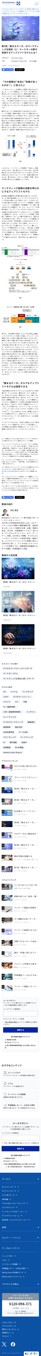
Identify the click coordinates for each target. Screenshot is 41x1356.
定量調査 (6, 747)
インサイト (30, 712)
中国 (25, 701)
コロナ (6, 696)
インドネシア (27, 691)
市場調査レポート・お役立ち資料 (13, 1268)
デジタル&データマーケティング (13, 1203)
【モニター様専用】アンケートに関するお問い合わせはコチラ (20, 1312)
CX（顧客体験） (9, 706)
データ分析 (33, 61)
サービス (6, 1179)
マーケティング (26, 737)
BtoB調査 (19, 747)
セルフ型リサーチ (8, 1195)
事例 (4, 1227)
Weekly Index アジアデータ (11, 1277)
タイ (17, 701)
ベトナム (14, 691)
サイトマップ (5, 1335)
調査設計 (31, 722)
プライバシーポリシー (7, 1325)
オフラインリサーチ (9, 1191)
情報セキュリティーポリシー (9, 1329)
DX (4, 691)
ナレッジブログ (18, 9)
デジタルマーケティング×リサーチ (17, 668)
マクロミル (6, 9)
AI (4, 742)
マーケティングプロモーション (13, 1211)
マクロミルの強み (10, 1284)
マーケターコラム (16, 58)
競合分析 (18, 727)
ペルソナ (6, 701)
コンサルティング (8, 1207)
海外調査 (13, 742)
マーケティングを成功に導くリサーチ (18, 678)
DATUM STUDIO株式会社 (10, 471)
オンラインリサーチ (9, 1187)
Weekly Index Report (12, 752)
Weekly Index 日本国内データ (12, 1272)
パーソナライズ (9, 717)
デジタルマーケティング (18, 61)
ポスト (20, 70)
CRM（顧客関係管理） (12, 712)
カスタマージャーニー (22, 696)
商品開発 (6, 727)
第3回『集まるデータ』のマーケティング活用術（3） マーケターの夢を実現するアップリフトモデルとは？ (20, 11)
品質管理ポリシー (6, 1332)
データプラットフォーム (10, 1216)
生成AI (24, 742)
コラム (4, 1260)
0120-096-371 (20, 1303)
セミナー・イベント (11, 1237)
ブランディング (9, 737)
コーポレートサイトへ (7, 1322)
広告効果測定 (8, 732)
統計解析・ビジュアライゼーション (14, 1220)
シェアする (9, 70)
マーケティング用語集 (10, 1264)
